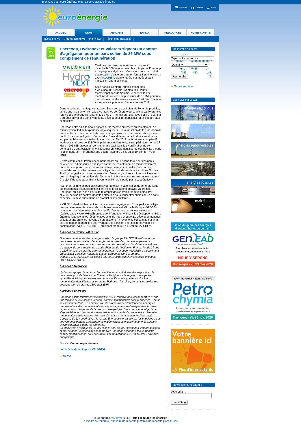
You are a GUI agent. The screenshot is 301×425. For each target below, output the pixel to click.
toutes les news (75, 38)
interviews (95, 38)
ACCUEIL (60, 32)
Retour (67, 355)
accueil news (52, 38)
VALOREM (107, 77)
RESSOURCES (172, 32)
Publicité (182, 7)
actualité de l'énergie (96, 421)
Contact (199, 7)
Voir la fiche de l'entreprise (82, 349)
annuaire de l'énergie (123, 421)
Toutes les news (183, 86)
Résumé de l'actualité (118, 38)
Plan (213, 7)
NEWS (88, 32)
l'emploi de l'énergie (150, 421)
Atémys (117, 417)
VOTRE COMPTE (200, 32)
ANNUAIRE (116, 32)
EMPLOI (144, 32)
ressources (171, 421)
